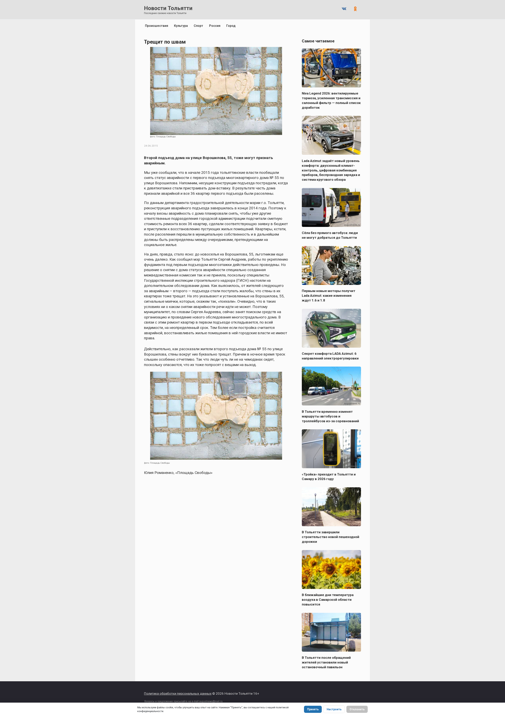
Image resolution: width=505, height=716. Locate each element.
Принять (313, 709)
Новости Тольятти (168, 8)
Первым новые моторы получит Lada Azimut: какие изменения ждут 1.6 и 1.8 (328, 295)
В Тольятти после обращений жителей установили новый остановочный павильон (326, 662)
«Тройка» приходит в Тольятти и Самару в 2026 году (329, 476)
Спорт (198, 26)
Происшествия (156, 26)
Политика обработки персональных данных (177, 693)
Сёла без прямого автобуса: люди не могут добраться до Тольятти (330, 235)
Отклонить (357, 709)
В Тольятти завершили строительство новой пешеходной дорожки (330, 537)
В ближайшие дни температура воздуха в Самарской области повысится (328, 599)
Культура (181, 26)
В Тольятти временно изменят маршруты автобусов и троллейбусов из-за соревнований (330, 416)
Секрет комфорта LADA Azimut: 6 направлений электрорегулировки (330, 356)
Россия (214, 26)
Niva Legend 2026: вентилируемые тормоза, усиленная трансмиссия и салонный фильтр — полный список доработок (331, 100)
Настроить (334, 709)
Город (231, 26)
